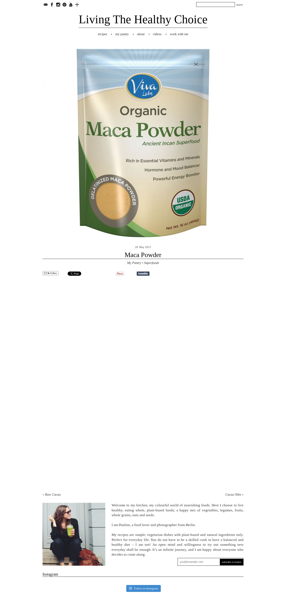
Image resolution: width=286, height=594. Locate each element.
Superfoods (151, 263)
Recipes (102, 34)
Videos (157, 34)
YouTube (71, 4)
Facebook (52, 4)
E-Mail (46, 4)
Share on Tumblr (143, 274)
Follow (53, 273)
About (140, 34)
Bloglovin (77, 4)
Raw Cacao (53, 494)
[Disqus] (143, 331)
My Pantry (122, 34)
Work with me (179, 34)
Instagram (58, 4)
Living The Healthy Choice (143, 19)
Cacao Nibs (233, 494)
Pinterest (64, 4)
